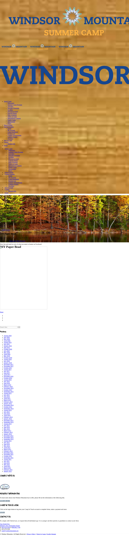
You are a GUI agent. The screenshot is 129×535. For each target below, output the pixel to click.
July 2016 (7, 381)
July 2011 (7, 461)
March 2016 (7, 385)
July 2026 (7, 337)
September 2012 (9, 439)
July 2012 (7, 442)
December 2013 (8, 420)
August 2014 (8, 410)
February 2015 (8, 402)
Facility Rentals (51, 534)
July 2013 (7, 425)
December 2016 (8, 376)
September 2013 (9, 422)
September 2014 (9, 408)
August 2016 (8, 380)
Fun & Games (6, 230)
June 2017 (7, 373)
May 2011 (7, 464)
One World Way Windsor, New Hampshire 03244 (10, 525)
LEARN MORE (5, 501)
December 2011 (8, 452)
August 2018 (8, 359)
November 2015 (9, 388)
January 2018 (8, 363)
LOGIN (2, 512)
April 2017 (7, 374)
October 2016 (8, 378)
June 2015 (7, 397)
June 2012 (7, 444)
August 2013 (8, 424)
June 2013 (7, 427)
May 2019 (7, 356)
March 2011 (7, 468)
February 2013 (8, 432)
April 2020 (7, 354)
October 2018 (8, 358)
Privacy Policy (31, 534)
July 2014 (7, 412)
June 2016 (7, 383)
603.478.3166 (6, 527)
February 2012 (8, 451)
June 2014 (7, 413)
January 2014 (8, 419)
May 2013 (7, 429)
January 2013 (8, 434)
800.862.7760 (16, 527)
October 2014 (8, 407)
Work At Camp (41, 534)
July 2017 (7, 371)
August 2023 (8, 342)
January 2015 (8, 403)
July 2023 (7, 344)
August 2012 (8, 441)
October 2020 (8, 349)
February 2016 (8, 386)
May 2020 (7, 352)
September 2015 (9, 391)
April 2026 (7, 341)
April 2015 (7, 398)
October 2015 (8, 390)
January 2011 (8, 471)
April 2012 (7, 447)
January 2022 (8, 346)
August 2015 (8, 393)
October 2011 (8, 456)
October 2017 (8, 368)
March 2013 (7, 430)
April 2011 (7, 466)
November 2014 (9, 405)
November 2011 (8, 454)
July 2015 (7, 395)
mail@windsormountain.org (10, 531)
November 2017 (9, 366)
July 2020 (7, 351)
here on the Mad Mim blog (17, 241)
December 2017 (8, 364)
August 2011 (7, 459)
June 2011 (7, 463)
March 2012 (7, 449)
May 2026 (7, 339)
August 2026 (8, 335)
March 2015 (7, 400)
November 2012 (9, 437)
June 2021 (7, 347)
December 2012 (8, 436)
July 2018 (7, 361)
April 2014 (7, 415)
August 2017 (8, 369)
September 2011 (8, 458)
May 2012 (7, 446)
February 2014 (8, 417)
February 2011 (8, 469)
